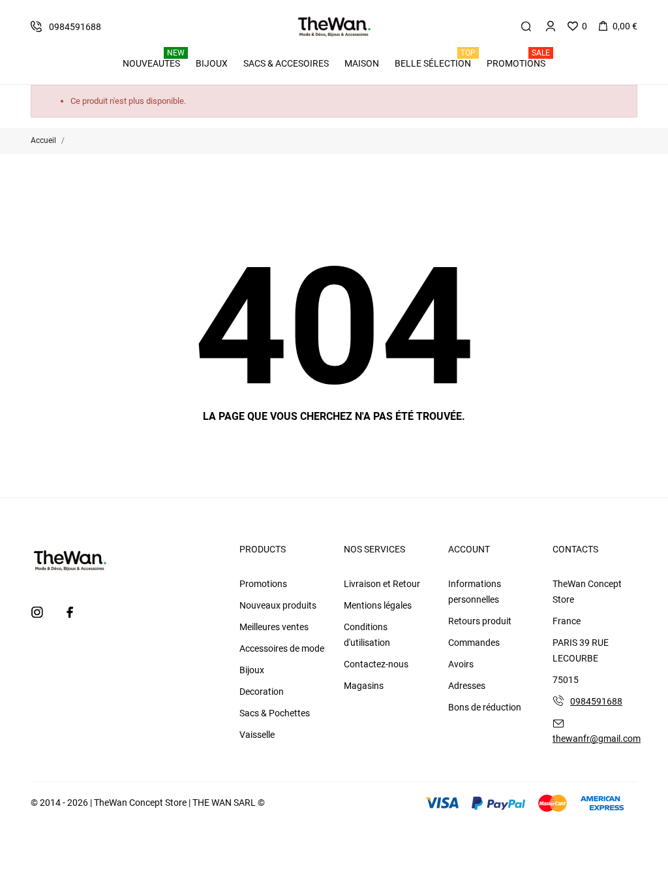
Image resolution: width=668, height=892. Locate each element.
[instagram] (37, 612)
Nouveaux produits (277, 605)
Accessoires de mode (281, 648)
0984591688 (596, 701)
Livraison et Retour (382, 584)
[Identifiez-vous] (550, 26)
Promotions (263, 584)
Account (469, 549)
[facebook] (69, 612)
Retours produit (479, 621)
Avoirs (461, 664)
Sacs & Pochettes (274, 713)
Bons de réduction (484, 707)
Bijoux (251, 670)
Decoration (261, 691)
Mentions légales (378, 605)
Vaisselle (257, 734)
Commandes (474, 642)
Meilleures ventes (274, 627)
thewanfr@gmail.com (597, 738)
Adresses (466, 685)
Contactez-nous (376, 664)
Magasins (364, 685)
